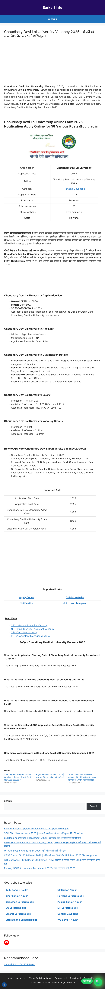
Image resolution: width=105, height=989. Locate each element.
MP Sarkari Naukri (67, 907)
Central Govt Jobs (67, 914)
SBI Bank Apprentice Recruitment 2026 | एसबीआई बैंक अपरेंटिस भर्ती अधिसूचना (42, 838)
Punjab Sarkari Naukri (69, 902)
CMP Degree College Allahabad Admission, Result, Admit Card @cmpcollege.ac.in (18, 777)
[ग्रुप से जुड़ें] (98, 982)
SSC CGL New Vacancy (24, 632)
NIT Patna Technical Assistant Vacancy (32, 629)
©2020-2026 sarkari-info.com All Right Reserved (53, 982)
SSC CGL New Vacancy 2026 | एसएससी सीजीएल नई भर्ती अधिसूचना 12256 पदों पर (43, 833)
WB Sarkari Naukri (67, 919)
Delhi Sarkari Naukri (16, 890)
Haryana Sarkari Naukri (70, 896)
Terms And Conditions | (40, 978)
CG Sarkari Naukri (15, 907)
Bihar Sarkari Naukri (16, 896)
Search (8, 801)
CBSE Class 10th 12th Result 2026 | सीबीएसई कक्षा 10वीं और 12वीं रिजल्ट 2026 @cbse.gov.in (50, 855)
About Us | (21, 978)
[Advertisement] (52, 62)
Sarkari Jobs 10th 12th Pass (19, 964)
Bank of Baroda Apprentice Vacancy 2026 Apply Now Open (36, 828)
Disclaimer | (75, 978)
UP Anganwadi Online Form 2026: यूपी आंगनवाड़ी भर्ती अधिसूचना (35, 850)
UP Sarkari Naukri (67, 890)
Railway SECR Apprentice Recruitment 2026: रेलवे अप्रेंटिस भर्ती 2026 (39, 868)
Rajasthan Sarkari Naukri (19, 902)
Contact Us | (61, 978)
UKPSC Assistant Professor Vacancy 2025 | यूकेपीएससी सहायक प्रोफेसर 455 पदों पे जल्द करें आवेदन (82, 777)
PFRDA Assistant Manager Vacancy (30, 636)
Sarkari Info (52, 7)
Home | (10, 978)
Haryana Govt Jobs (74, 188)
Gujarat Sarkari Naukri (18, 914)
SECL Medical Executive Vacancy (29, 625)
